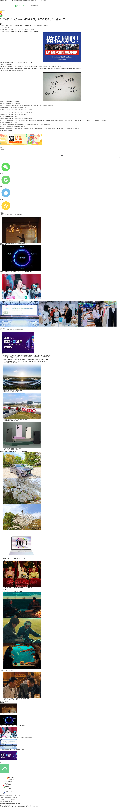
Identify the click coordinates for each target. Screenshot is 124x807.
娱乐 (8, 0)
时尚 (15, 0)
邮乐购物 (6, 803)
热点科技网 (5, 420)
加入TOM (18, 803)
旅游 (19, 0)
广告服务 (14, 803)
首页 (1, 0)
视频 (31, 0)
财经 (33, 0)
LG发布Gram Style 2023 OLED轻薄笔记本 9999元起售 (14, 558)
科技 (46, 0)
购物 (44, 0)
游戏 (17, 0)
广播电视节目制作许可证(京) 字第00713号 (8, 797)
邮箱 (27, 0)
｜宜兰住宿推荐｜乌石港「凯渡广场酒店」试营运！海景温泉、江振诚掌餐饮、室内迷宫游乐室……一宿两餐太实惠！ (26, 356)
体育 (10, 0)
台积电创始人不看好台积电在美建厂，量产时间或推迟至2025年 (15, 419)
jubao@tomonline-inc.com (33, 806)
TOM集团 (2, 803)
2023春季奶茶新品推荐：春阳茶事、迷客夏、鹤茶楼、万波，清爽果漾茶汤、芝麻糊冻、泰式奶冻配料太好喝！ (25, 361)
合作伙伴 (10, 803)
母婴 (23, 0)
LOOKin (5, 0)
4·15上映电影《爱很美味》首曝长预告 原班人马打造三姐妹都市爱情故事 (17, 587)
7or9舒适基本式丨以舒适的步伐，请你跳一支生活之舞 (11, 214)
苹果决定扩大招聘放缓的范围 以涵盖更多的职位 (12, 390)
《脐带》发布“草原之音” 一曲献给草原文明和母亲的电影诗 (12, 591)
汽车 (41, 0)
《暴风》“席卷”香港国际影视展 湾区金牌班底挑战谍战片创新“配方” (16, 698)
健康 (35, 0)
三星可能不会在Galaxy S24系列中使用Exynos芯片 (13, 448)
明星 (13, 0)
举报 (1, 147)
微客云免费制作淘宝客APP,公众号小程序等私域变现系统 (11, 329)
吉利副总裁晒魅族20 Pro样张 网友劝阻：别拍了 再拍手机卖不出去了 (14, 451)
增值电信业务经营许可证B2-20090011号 (8, 801)
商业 (29, 0)
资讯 (3, 0)
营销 (25, 0)
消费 (39, 0)
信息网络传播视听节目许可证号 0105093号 (8, 799)
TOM (3, 22)
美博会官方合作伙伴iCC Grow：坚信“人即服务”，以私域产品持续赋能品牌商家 (16, 271)
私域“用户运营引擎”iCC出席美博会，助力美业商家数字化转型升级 (13, 243)
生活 (21, 0)
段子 (37, 0)
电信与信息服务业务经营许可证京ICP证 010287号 (10, 795)
